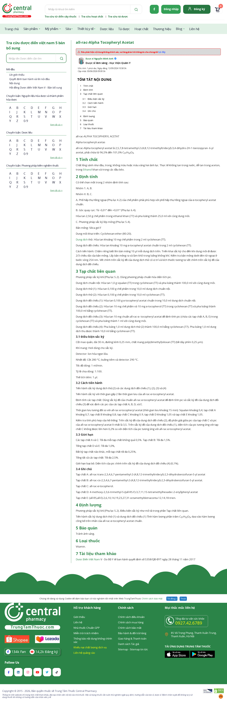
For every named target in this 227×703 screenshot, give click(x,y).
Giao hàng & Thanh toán (132, 638)
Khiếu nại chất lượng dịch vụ (90, 647)
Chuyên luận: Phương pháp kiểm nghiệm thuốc (32, 165)
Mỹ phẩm (51, 29)
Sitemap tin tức (139, 649)
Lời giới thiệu (16, 74)
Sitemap (123, 649)
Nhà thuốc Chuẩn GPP (87, 627)
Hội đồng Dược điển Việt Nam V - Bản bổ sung (35, 87)
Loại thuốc (88, 124)
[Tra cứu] (61, 58)
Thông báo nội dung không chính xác (93, 640)
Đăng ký (199, 9)
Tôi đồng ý (172, 598)
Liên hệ (194, 29)
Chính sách (126, 608)
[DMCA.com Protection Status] (219, 691)
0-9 (26, 121)
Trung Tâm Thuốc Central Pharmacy (76, 691)
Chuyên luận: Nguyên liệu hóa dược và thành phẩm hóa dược (35, 97)
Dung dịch (82, 239)
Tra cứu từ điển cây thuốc (60, 16)
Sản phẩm (30, 29)
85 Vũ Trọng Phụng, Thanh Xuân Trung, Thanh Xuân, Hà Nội (193, 634)
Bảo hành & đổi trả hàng (132, 633)
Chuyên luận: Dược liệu (19, 132)
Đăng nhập (171, 9)
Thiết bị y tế (85, 29)
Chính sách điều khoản (131, 617)
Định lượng (89, 116)
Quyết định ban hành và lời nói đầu (29, 79)
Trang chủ (12, 29)
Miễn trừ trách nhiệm (86, 633)
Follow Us (12, 662)
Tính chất (88, 85)
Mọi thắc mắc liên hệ (180, 608)
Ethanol (87, 169)
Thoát (183, 598)
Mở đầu (10, 69)
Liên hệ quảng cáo (84, 653)
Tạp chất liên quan (93, 93)
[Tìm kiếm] (135, 9)
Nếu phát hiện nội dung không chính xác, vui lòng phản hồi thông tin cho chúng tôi (123, 51)
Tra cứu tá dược (118, 16)
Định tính (88, 89)
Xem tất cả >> (56, 124)
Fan (18, 651)
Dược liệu (107, 29)
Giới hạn (92, 106)
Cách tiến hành (95, 102)
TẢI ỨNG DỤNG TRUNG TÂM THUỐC (188, 646)
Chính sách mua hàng (130, 622)
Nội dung (14, 83)
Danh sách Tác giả (128, 644)
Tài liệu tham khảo (93, 128)
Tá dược (124, 29)
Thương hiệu (162, 29)
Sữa (68, 29)
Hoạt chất (141, 29)
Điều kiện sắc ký (96, 98)
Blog (179, 29)
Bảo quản (88, 120)
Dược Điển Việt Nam (88, 559)
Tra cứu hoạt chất (92, 16)
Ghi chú (92, 110)
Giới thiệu (79, 617)
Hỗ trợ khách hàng (87, 608)
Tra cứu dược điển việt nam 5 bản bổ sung (35, 45)
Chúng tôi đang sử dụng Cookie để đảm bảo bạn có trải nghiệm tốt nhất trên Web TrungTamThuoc (101, 598)
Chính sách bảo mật (152, 598)
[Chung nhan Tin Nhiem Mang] (207, 691)
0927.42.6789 (188, 623)
